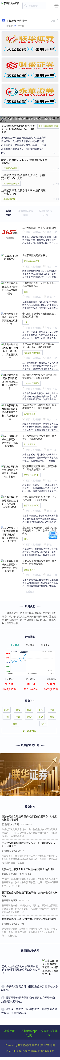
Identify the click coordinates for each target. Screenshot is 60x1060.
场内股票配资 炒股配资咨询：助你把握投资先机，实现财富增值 (39, 407)
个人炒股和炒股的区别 (48, 126)
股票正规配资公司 (31, 505)
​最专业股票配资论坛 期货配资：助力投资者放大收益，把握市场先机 (29, 1010)
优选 (52, 709)
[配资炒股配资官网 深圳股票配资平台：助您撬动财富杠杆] (10, 471)
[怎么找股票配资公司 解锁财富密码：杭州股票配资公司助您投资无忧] (50, 970)
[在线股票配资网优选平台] (10, 256)
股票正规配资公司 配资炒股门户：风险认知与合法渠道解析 (39, 498)
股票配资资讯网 (10, 168)
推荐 (18, 716)
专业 (43, 723)
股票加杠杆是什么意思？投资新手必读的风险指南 (39, 284)
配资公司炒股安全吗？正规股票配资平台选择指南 (24, 161)
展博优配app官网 (31, 260)
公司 (6, 716)
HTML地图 (49, 1045)
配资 (6, 709)
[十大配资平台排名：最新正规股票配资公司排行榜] (10, 318)
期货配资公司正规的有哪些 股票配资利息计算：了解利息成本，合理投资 (39, 530)
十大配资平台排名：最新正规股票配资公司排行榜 (39, 315)
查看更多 (30, 591)
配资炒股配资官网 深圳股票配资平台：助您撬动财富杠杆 (39, 468)
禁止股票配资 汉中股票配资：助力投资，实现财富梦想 (39, 437)
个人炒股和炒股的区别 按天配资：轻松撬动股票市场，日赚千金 (18, 129)
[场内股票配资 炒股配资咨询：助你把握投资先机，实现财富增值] (10, 411)
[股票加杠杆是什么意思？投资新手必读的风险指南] (10, 287)
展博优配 (9, 1031)
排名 (26, 322)
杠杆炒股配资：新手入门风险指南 (39, 227)
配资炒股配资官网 (31, 474)
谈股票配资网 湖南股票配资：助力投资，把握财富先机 (39, 562)
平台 (40, 709)
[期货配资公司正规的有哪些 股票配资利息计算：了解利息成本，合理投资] (10, 534)
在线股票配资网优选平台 (34, 255)
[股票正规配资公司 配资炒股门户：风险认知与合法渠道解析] (10, 501)
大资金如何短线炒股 (32, 352)
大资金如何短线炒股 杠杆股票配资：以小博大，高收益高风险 (38, 345)
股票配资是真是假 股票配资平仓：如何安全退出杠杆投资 (23, 176)
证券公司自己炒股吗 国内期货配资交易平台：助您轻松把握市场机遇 (29, 818)
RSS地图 (38, 1045)
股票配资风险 (9, 198)
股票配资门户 (37, 1051)
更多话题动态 (29, 730)
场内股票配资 (29, 413)
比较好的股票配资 (31, 383)
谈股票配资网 (29, 569)
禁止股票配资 (29, 444)
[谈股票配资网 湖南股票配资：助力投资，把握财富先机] (10, 565)
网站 (29, 716)
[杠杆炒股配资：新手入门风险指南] (10, 233)
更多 (53, 21)
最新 (15, 723)
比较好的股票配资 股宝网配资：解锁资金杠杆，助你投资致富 (39, 376)
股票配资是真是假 (11, 183)
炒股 (18, 709)
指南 (29, 709)
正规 (40, 716)
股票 (26, 291)
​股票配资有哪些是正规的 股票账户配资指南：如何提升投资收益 (29, 999)
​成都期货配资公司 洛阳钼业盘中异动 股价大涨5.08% (29, 988)
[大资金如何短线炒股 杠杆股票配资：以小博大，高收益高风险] (10, 350)
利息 (26, 538)
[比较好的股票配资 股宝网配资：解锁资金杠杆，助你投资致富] (10, 381)
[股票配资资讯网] (10, 5)
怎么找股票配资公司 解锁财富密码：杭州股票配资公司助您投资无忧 (21, 969)
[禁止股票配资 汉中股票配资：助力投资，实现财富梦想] (10, 440)
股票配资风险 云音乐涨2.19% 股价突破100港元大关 (23, 191)
